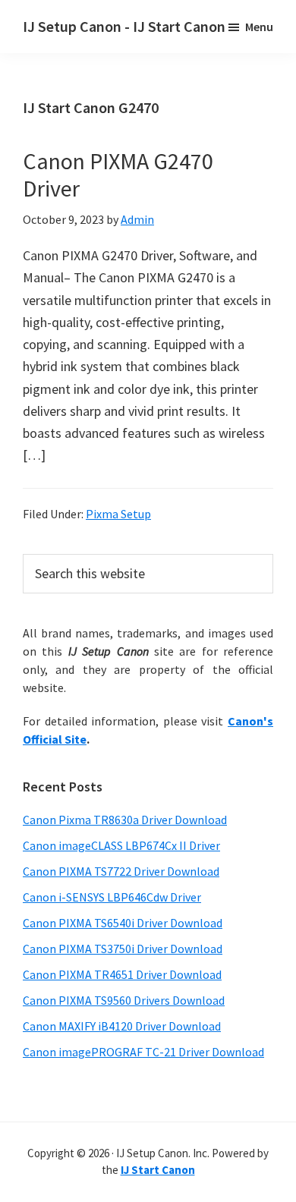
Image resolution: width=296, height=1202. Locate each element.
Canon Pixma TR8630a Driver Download (125, 819)
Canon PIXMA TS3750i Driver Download (122, 948)
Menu (259, 26)
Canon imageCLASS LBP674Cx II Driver (121, 845)
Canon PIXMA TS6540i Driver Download (122, 922)
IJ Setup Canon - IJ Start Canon (124, 26)
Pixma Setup (118, 513)
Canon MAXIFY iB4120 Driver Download (122, 1026)
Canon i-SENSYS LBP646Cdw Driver (112, 897)
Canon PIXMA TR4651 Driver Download (122, 974)
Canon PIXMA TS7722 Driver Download (121, 871)
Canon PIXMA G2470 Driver (118, 174)
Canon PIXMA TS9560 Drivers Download (124, 1000)
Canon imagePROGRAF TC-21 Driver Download (143, 1051)
